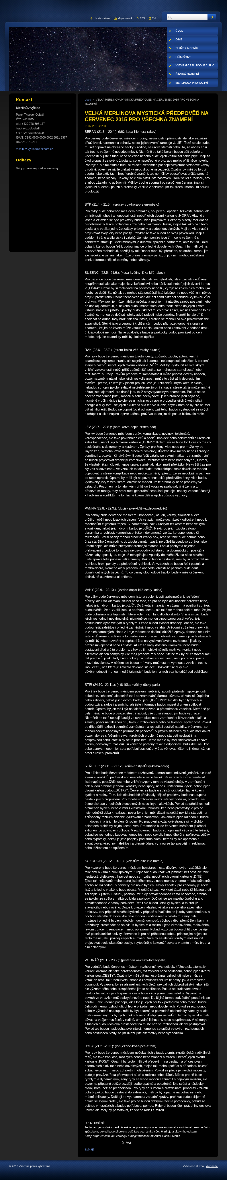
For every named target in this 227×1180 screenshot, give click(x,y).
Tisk (154, 18)
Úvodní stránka (102, 18)
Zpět (87, 1149)
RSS (142, 18)
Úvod (88, 99)
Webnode (212, 1166)
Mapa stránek (125, 18)
